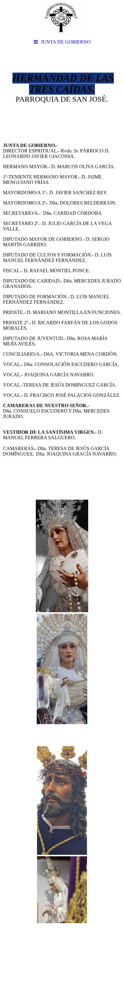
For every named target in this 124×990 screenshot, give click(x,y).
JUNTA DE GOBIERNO (66, 41)
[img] (62, 18)
